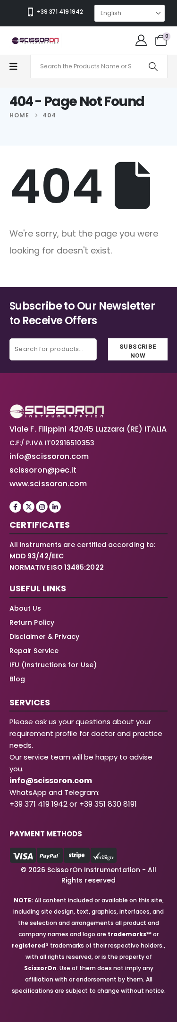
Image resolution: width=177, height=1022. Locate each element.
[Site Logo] (35, 40)
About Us (25, 608)
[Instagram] (42, 507)
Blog (17, 679)
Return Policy (31, 622)
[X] (28, 507)
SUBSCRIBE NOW (137, 351)
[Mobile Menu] (18, 67)
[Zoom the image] (56, 409)
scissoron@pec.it (42, 470)
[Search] (153, 66)
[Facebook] (15, 507)
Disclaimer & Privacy (44, 636)
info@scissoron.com (49, 456)
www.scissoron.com (48, 483)
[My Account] (141, 40)
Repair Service (34, 650)
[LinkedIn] (55, 507)
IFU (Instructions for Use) (53, 665)
